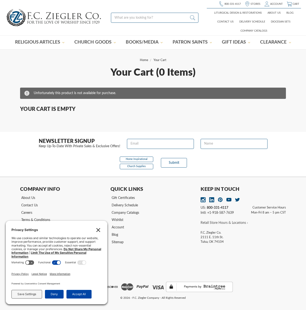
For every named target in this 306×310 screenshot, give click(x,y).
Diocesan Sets (280, 21)
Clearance (274, 42)
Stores (255, 4)
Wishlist (117, 220)
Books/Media (142, 42)
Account (276, 4)
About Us (274, 12)
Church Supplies (136, 166)
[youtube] (228, 199)
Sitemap (118, 242)
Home (144, 60)
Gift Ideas (234, 42)
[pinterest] (220, 199)
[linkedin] (211, 199)
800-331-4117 (232, 4)
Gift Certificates (123, 198)
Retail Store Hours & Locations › (224, 223)
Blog (290, 12)
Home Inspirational (137, 159)
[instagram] (203, 199)
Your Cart (159, 60)
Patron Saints (191, 42)
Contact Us (225, 21)
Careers (26, 212)
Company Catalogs (253, 30)
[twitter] (237, 199)
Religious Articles (38, 42)
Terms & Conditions (35, 220)
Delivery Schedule (252, 21)
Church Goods (93, 42)
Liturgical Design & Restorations (238, 12)
